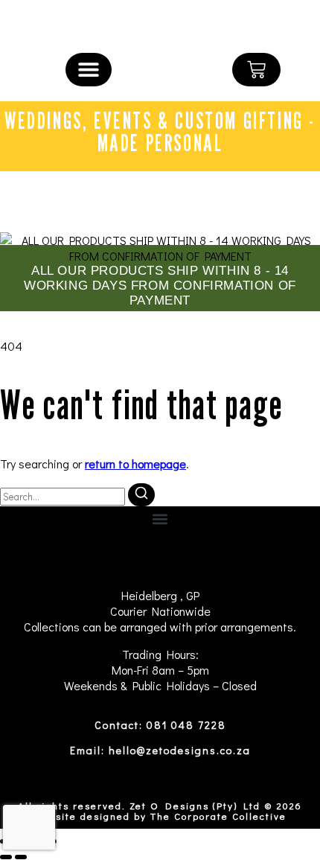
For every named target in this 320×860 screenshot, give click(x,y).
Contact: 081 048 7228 (160, 725)
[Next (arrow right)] (21, 857)
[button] (88, 69)
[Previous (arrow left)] (6, 857)
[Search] (141, 494)
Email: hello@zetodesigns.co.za (160, 750)
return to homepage (135, 463)
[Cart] (256, 69)
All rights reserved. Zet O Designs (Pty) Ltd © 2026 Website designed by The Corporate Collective (160, 810)
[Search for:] (64, 495)
